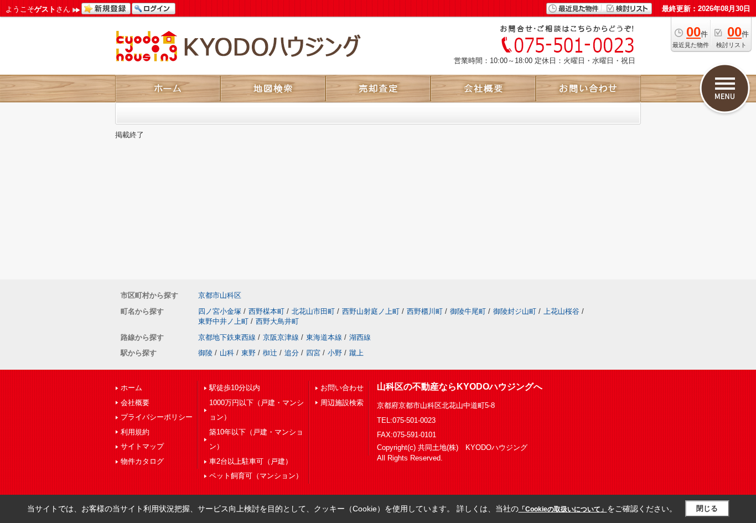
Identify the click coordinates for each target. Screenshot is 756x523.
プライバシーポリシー (157, 417)
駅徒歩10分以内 (234, 388)
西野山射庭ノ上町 (371, 311)
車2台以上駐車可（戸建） (250, 461)
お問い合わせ (342, 388)
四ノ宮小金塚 (219, 311)
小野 (335, 353)
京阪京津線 (281, 337)
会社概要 (135, 402)
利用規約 (135, 432)
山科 (227, 353)
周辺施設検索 (342, 402)
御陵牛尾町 (468, 311)
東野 (248, 353)
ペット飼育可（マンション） (256, 476)
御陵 (205, 353)
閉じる (707, 508)
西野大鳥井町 (277, 321)
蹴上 (356, 353)
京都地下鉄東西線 (227, 337)
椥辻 (270, 353)
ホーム (131, 388)
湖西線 (360, 337)
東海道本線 (324, 337)
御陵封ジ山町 (514, 311)
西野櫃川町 (425, 311)
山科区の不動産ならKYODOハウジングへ (459, 386)
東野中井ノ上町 (223, 321)
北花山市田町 (313, 311)
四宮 (313, 353)
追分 (291, 353)
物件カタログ (142, 461)
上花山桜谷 (561, 311)
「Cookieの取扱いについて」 (563, 509)
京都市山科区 (219, 295)
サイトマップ (142, 446)
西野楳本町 (266, 311)
